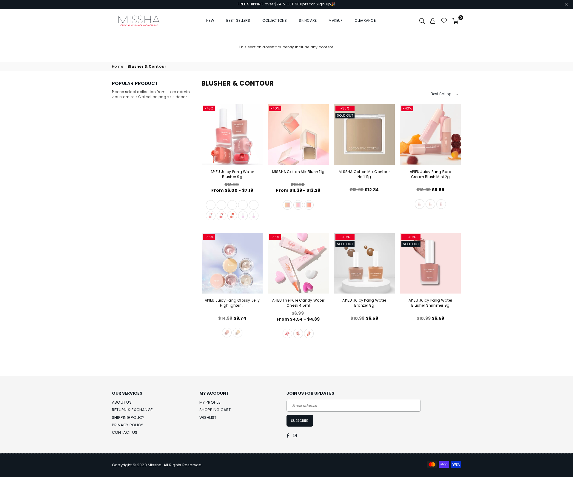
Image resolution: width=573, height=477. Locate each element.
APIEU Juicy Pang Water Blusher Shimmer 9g (430, 303)
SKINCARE (308, 20)
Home (117, 66)
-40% (275, 108)
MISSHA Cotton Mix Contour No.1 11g (364, 174)
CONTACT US (124, 432)
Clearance (365, 20)
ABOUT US (122, 402)
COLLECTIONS (274, 20)
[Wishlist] (444, 20)
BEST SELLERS (238, 20)
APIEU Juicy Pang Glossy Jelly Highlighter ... (232, 303)
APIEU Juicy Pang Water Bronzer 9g (364, 303)
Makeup (335, 20)
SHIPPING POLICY (128, 417)
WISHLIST (208, 417)
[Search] (422, 20)
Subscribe (300, 420)
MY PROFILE (210, 402)
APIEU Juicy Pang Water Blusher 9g (232, 174)
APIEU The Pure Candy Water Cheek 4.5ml (298, 303)
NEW (210, 20)
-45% (209, 108)
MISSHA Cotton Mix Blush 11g (298, 171)
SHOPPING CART (215, 410)
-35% (345, 108)
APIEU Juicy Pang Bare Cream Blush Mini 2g (430, 174)
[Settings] (433, 20)
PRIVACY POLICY (127, 425)
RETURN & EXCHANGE (132, 410)
